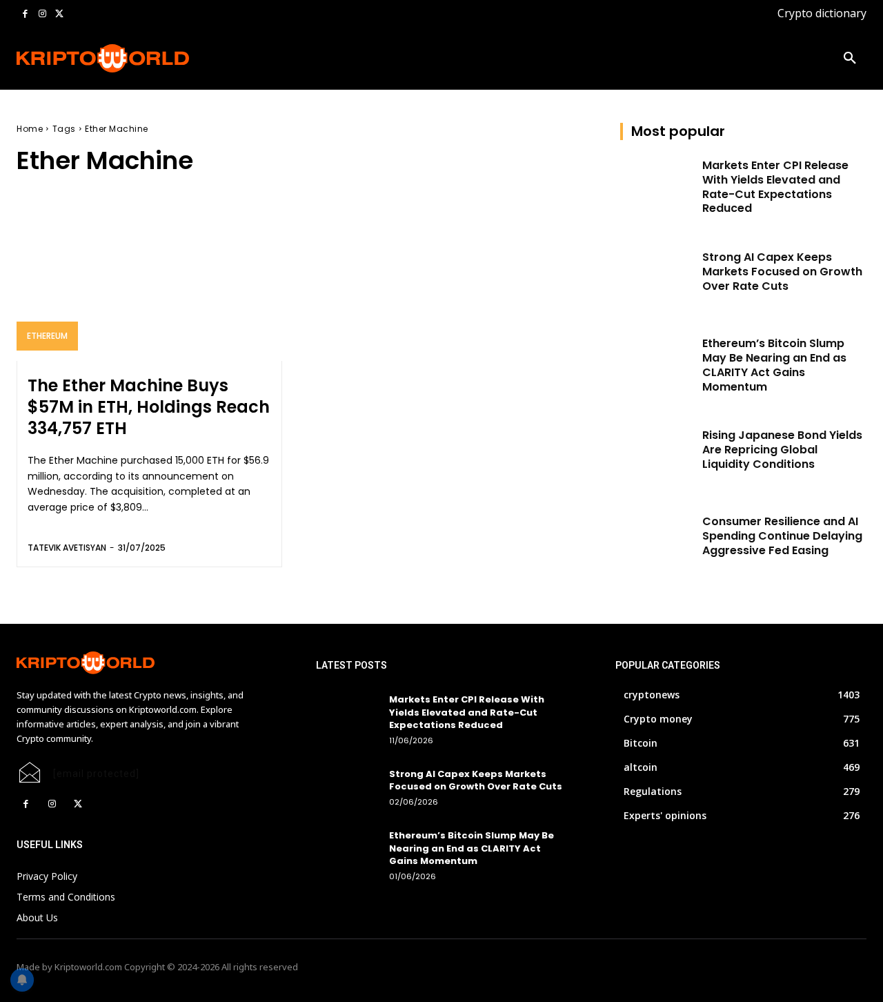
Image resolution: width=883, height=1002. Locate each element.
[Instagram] (42, 14)
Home (30, 129)
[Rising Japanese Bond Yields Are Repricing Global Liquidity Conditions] (657, 454)
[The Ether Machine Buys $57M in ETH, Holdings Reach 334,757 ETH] (149, 281)
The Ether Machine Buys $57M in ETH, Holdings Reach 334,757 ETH (149, 407)
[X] (59, 14)
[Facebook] (25, 14)
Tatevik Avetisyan (67, 547)
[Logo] (93, 58)
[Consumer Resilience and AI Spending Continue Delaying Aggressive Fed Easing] (657, 541)
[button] (849, 58)
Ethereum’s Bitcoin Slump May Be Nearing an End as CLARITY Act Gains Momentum (774, 364)
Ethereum (47, 336)
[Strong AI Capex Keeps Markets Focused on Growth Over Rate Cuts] (657, 276)
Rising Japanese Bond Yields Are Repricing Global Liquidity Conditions (782, 449)
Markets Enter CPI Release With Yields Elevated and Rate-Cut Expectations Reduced (775, 186)
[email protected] (96, 773)
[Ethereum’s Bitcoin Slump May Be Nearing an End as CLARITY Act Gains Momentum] (657, 363)
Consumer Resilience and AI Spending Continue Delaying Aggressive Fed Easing (782, 535)
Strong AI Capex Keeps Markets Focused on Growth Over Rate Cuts (782, 271)
